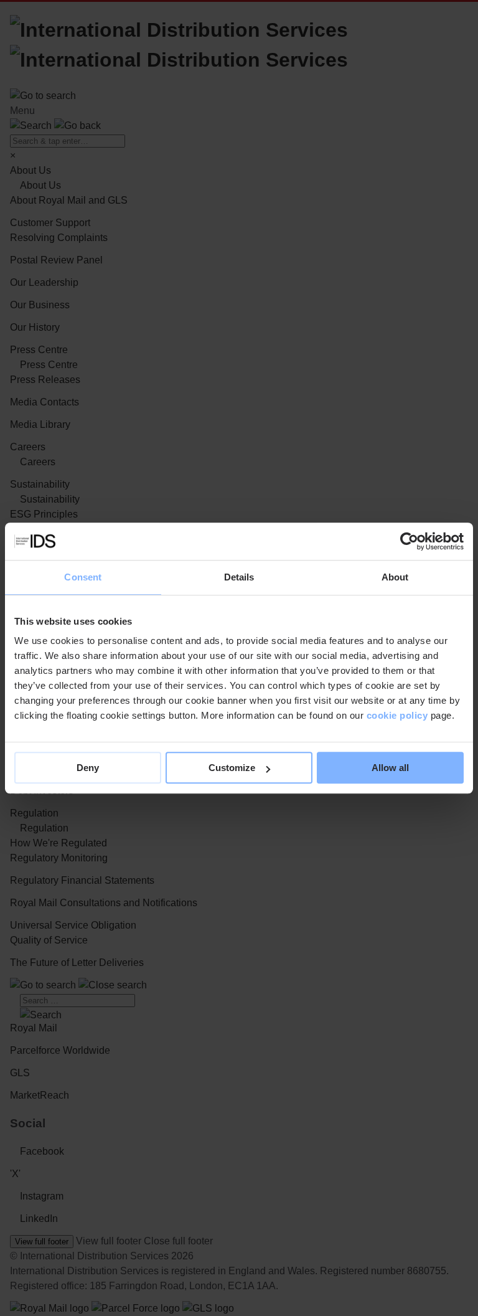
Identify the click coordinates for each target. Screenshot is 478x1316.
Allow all (390, 767)
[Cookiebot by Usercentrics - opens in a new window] (409, 541)
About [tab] (395, 577)
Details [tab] (239, 577)
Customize (232, 767)
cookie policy (397, 715)
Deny (88, 767)
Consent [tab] (82, 577)
